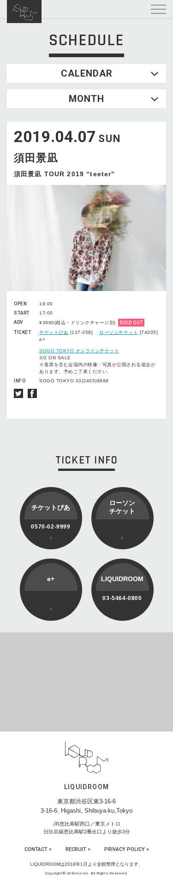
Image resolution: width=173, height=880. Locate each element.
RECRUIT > (78, 849)
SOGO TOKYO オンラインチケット (79, 350)
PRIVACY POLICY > (126, 849)
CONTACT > (38, 849)
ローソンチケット (118, 332)
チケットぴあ (53, 332)
